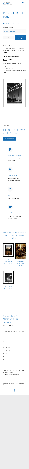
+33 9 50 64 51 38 (8, 325)
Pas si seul (8, 286)
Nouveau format (8, 27)
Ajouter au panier (20, 37)
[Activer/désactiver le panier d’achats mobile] (23, 2)
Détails (6, 252)
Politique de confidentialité (11, 375)
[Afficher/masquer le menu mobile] (26, 2)
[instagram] (14, 390)
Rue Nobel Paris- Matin (20, 263)
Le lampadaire (8, 260)
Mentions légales (8, 372)
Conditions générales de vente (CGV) (13, 370)
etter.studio (10, 385)
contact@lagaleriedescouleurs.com (13, 331)
